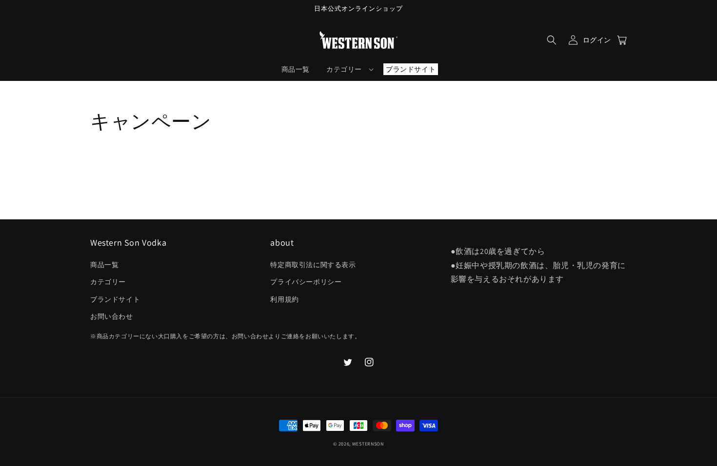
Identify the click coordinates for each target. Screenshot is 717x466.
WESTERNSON (368, 444)
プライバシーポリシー (305, 281)
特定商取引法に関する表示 (313, 264)
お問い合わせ (111, 316)
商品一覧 (104, 264)
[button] (551, 40)
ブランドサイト (115, 299)
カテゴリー (108, 281)
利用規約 (284, 299)
